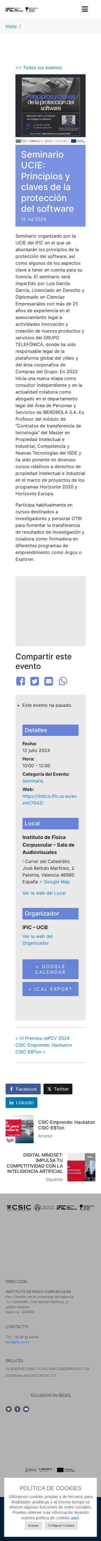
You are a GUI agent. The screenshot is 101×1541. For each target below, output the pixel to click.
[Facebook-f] (17, 1409)
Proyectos (79, 1369)
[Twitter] (34, 681)
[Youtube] (26, 1409)
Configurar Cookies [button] (61, 1525)
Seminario (32, 781)
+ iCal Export (50, 989)
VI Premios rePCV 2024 (42, 1038)
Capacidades (58, 1369)
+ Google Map (54, 881)
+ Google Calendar (50, 969)
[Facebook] (21, 681)
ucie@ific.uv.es (17, 1342)
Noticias (39, 1369)
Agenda (12, 1376)
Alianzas (27, 1376)
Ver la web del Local (44, 893)
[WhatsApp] (63, 681)
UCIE (9, 1369)
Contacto (46, 1376)
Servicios (22, 1369)
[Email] (49, 681)
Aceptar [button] (33, 1525)
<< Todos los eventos (38, 67)
